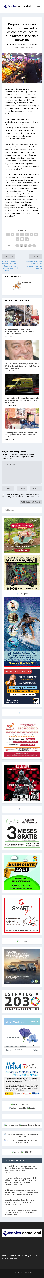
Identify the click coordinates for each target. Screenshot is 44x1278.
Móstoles (21, 44)
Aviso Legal (26, 1255)
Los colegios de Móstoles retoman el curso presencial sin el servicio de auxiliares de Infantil (21, 435)
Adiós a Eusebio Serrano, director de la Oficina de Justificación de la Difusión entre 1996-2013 (22, 366)
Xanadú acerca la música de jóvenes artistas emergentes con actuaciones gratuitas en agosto (20, 1202)
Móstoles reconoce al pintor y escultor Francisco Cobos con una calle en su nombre (20, 331)
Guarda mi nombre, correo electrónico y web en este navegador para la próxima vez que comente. (22, 496)
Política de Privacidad (11, 1255)
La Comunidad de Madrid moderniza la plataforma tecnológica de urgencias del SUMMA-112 (22, 400)
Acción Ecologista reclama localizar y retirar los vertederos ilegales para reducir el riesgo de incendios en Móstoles (22, 1192)
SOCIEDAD (15, 47)
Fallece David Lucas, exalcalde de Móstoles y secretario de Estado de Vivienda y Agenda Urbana (22, 1212)
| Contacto (13, 1258)
